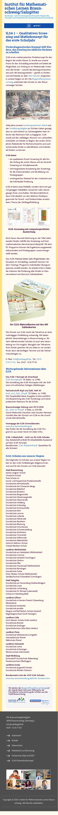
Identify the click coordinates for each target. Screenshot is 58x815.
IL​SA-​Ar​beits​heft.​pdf (28, 445)
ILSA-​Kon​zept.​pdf (14, 379)
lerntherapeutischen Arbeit (35, 125)
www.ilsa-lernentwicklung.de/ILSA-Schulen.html (28, 678)
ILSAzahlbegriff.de (22, 359)
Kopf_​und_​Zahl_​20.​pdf (16, 393)
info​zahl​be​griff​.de (14, 724)
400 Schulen (34, 76)
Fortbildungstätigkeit (18, 128)
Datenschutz (17, 745)
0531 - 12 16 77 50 (14, 728)
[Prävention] (13, 774)
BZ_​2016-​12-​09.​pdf (15, 409)
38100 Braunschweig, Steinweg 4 (20, 721)
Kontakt (15, 740)
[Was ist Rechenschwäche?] (28, 774)
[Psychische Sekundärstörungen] (43, 784)
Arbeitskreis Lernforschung (23, 750)
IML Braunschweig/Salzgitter (18, 717)
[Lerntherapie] (13, 784)
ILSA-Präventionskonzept (22, 760)
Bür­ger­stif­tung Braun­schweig (34, 688)
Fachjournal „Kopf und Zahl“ (23, 755)
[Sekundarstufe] (28, 784)
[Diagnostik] (43, 774)
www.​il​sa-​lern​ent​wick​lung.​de (19, 426)
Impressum (16, 735)
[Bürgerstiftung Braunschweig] (16, 701)
